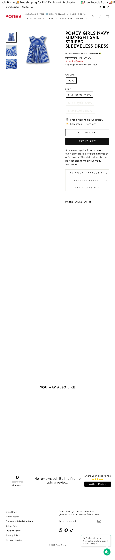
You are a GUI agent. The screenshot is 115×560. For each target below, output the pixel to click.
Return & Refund (87, 180)
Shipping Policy (13, 530)
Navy (71, 80)
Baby (52, 18)
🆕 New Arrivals (56, 14)
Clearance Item (34, 14)
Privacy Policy (13, 535)
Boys (30, 18)
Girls (41, 18)
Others (81, 18)
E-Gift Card (67, 18)
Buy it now (87, 141)
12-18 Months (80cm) (80, 102)
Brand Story (12, 512)
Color (70, 75)
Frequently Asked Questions (19, 521)
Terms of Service (14, 540)
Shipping (69, 64)
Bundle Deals (79, 14)
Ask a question (87, 187)
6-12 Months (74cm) (79, 94)
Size (68, 89)
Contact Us (27, 6)
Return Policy (12, 526)
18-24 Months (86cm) (80, 110)
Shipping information (87, 173)
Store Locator (12, 6)
